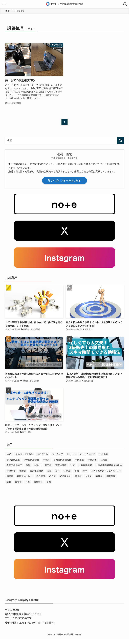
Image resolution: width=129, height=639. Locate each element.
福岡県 (10, 476)
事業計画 (92, 459)
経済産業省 (65, 476)
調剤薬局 (110, 476)
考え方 (88, 476)
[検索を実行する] (120, 140)
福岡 (85, 471)
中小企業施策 (13, 459)
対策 (72, 465)
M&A (9, 454)
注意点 (67, 471)
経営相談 (40, 476)
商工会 (48, 465)
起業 (28, 482)
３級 (49, 482)
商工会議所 (60, 465)
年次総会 (11, 471)
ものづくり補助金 (24, 454)
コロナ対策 (42, 454)
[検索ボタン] (125, 4)
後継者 (22, 471)
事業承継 (79, 459)
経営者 (52, 476)
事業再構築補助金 (62, 459)
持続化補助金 (36, 471)
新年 (57, 471)
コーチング (57, 454)
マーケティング (87, 454)
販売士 (18, 482)
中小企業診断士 (31, 459)
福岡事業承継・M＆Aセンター (106, 471)
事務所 (46, 459)
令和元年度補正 (14, 465)
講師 (9, 482)
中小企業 (103, 454)
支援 (49, 471)
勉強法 (37, 465)
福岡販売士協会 (24, 476)
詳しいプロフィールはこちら (64, 180)
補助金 (99, 476)
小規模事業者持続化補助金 (109, 465)
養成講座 (38, 482)
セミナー (71, 454)
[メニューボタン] (4, 4)
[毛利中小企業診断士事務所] (65, 4)
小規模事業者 (85, 465)
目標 (76, 471)
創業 (28, 465)
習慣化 (78, 476)
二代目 (104, 459)
